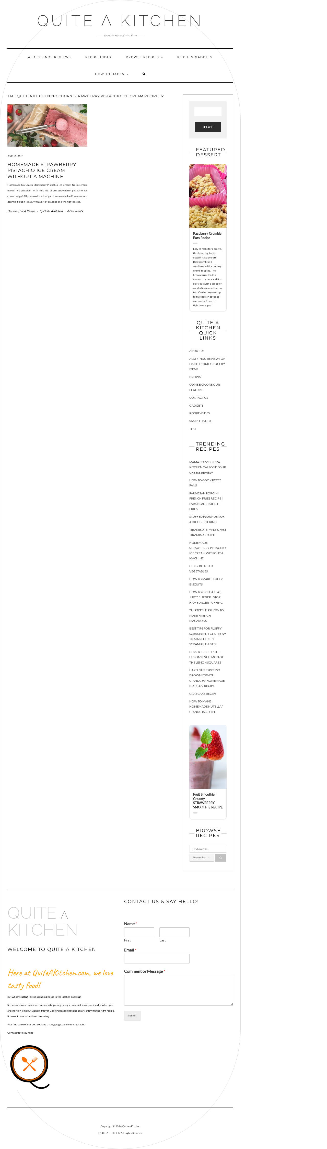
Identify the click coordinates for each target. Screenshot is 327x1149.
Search (208, 127)
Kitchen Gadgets (195, 57)
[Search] (220, 858)
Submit (132, 1015)
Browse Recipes (143, 57)
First (127, 940)
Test (192, 429)
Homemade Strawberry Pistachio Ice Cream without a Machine (41, 170)
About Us (196, 351)
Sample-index (200, 421)
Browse (195, 377)
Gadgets (196, 405)
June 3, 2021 (14, 155)
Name (130, 923)
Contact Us (198, 397)
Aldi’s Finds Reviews (49, 57)
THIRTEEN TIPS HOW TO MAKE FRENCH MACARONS (206, 615)
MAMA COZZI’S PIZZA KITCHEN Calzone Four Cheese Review (207, 467)
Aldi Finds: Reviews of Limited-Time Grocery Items (207, 364)
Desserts (12, 211)
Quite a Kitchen (120, 21)
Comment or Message (144, 971)
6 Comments (75, 211)
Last (162, 940)
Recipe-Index (199, 413)
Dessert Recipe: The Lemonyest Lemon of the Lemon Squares (206, 657)
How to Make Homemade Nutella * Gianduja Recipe (206, 706)
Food (22, 211)
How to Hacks (110, 74)
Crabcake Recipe (202, 694)
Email (130, 949)
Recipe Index (98, 57)
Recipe (31, 211)
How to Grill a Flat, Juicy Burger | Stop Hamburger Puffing (206, 597)
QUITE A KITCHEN (109, 1133)
